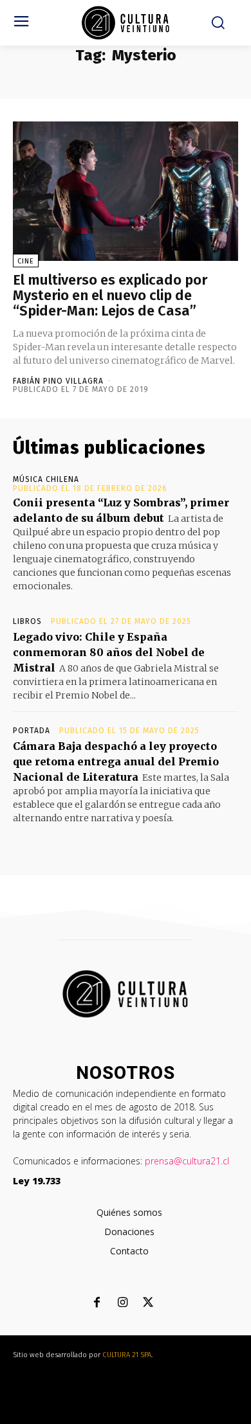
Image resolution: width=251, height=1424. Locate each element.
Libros (27, 621)
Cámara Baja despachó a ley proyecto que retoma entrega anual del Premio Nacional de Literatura (116, 761)
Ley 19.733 (36, 1181)
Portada (31, 730)
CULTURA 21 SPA (126, 1355)
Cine (25, 261)
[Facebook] (96, 1303)
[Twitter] (148, 1303)
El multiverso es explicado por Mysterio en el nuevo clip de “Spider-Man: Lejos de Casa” (110, 295)
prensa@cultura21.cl (187, 1161)
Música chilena (46, 479)
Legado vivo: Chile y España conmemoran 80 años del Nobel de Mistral (109, 652)
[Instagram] (122, 1303)
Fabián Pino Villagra (58, 381)
